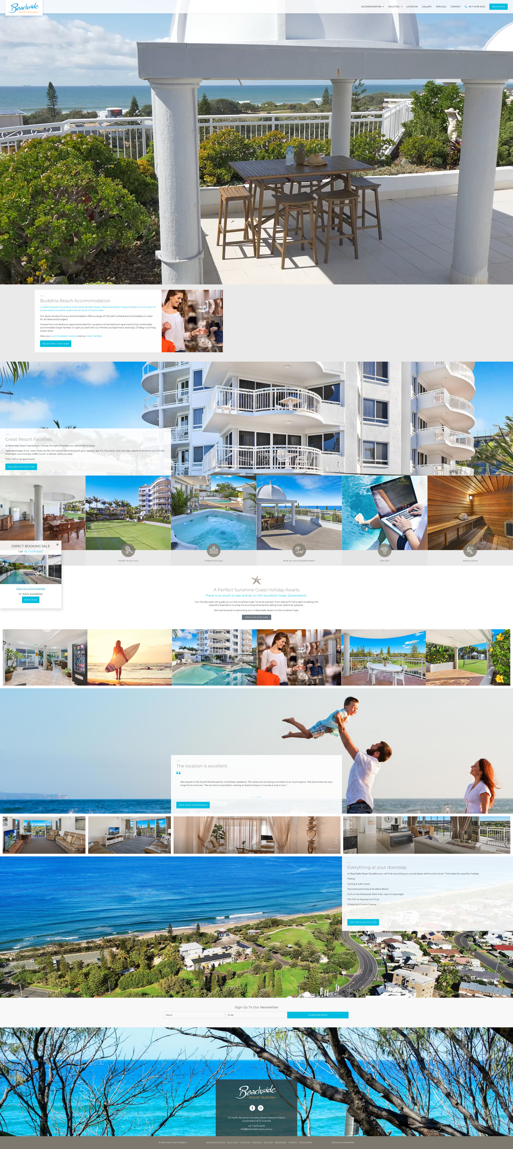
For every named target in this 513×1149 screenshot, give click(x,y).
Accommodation (371, 6)
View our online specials (30, 588)
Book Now (498, 6)
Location (412, 6)
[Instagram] (260, 1108)
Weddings (281, 1142)
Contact (456, 6)
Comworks (348, 1142)
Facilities (394, 6)
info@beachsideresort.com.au (256, 1129)
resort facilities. (94, 336)
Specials (441, 6)
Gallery (427, 6)
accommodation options (64, 336)
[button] (251, 797)
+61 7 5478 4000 (256, 1126)
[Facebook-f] (252, 1108)
